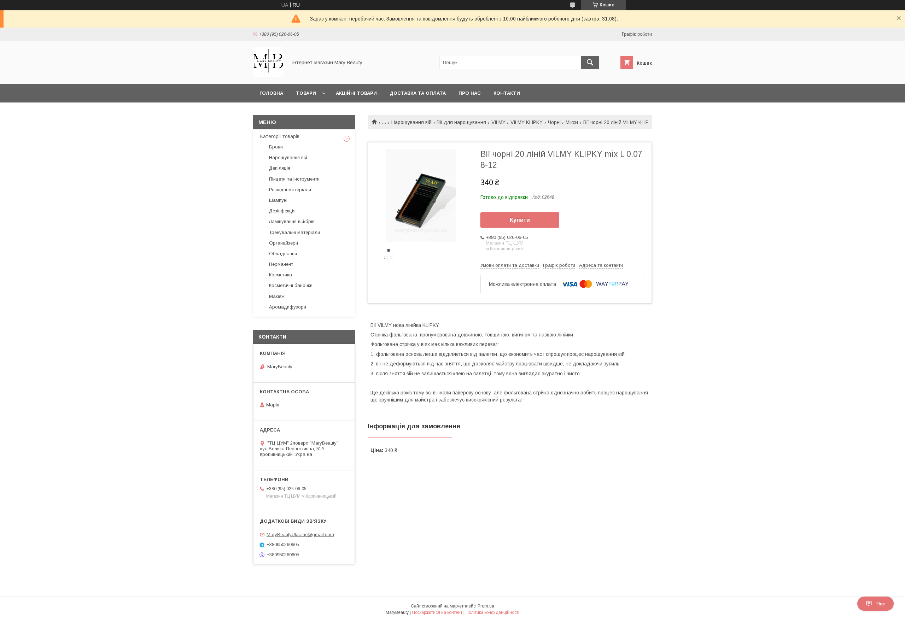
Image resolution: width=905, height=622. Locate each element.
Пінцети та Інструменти (294, 179)
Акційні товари (356, 93)
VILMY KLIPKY (526, 122)
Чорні (554, 122)
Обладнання (283, 253)
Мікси (572, 122)
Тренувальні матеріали (294, 232)
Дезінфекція (282, 210)
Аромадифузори (287, 307)
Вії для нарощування (461, 122)
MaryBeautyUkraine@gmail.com (300, 534)
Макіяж (277, 296)
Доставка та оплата (418, 93)
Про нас (470, 93)
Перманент (281, 264)
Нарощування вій (411, 122)
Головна (271, 93)
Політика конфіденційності (492, 612)
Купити (520, 220)
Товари (306, 93)
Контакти (507, 93)
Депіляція (279, 168)
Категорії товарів (279, 136)
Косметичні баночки (291, 285)
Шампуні (278, 200)
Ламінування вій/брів (292, 221)
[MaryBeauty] (268, 75)
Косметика (280, 274)
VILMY (498, 122)
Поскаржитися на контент (437, 612)
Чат (880, 603)
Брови (276, 146)
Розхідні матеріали (290, 189)
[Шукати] (590, 62)
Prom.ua (486, 606)
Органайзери (283, 243)
